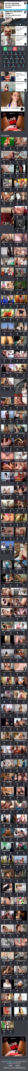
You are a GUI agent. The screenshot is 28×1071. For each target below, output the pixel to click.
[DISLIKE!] (15, 49)
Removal (17, 1065)
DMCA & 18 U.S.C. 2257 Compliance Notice (14, 1068)
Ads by (21, 206)
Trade (11, 1065)
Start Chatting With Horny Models (20, 29)
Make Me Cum (19, 83)
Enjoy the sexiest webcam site (20, 75)
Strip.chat (19, 33)
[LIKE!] (5, 49)
